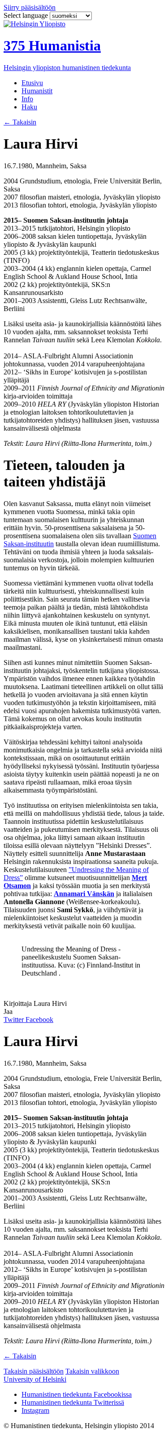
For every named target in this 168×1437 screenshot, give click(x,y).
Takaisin (20, 122)
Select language (27, 15)
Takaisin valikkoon (92, 1371)
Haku (29, 107)
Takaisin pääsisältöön (34, 1371)
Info (27, 99)
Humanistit (37, 91)
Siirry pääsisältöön (30, 7)
